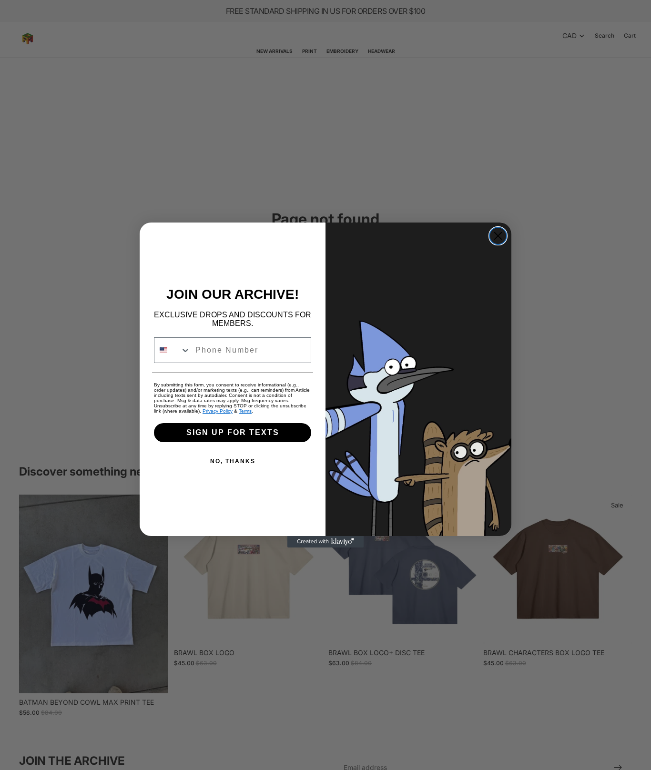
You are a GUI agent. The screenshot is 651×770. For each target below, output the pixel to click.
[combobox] (172, 350)
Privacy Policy (218, 411)
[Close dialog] (498, 235)
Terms (245, 411)
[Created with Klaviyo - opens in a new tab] (325, 541)
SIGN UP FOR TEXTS (232, 432)
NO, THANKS (232, 461)
